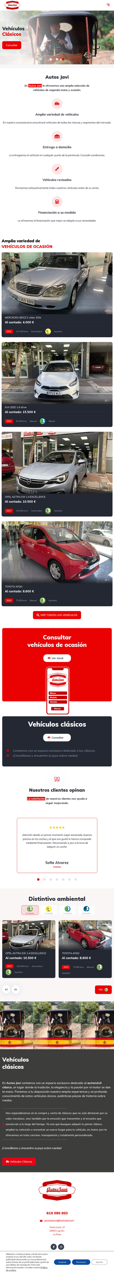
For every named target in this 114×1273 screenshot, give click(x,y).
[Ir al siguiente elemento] (16, 989)
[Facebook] (54, 1247)
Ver (104, 989)
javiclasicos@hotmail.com (59, 1220)
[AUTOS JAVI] (57, 37)
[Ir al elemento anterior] (6, 989)
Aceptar (62, 1262)
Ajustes (99, 1262)
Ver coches (12, 48)
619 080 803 (57, 1213)
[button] (51, 59)
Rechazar (81, 1262)
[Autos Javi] (12, 5)
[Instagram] (61, 1247)
